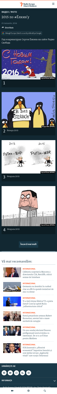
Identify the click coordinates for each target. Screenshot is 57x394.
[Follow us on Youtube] (10, 372)
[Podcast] (28, 390)
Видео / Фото (9, 12)
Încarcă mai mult (28, 244)
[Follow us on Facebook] (4, 372)
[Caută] (45, 390)
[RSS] (22, 372)
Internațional (29, 269)
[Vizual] (12, 390)
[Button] (7, 28)
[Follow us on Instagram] (16, 372)
